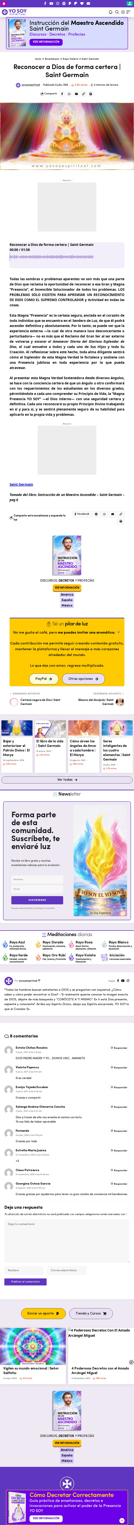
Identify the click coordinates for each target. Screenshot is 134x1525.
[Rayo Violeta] (72, 957)
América (67, 594)
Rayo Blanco (119, 942)
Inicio (38, 59)
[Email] (76, 94)
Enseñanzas (52, 59)
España (67, 600)
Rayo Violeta (70, 59)
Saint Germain (90, 59)
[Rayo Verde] (5, 957)
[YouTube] (51, 3)
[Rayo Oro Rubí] (39, 957)
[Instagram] (57, 3)
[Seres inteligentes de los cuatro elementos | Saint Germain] (117, 729)
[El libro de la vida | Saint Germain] (50, 729)
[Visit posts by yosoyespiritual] (18, 85)
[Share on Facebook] (62, 94)
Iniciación (117, 955)
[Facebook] (45, 3)
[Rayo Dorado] (39, 944)
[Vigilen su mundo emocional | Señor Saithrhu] (33, 1346)
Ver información (46, 41)
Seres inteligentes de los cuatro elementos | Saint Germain (116, 750)
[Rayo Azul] (5, 944)
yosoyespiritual (31, 85)
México (67, 605)
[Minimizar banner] (122, 1520)
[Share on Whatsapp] (69, 94)
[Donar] (81, 3)
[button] (117, 12)
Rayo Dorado (53, 942)
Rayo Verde (18, 955)
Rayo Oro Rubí (54, 955)
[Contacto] (88, 3)
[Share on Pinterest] (96, 514)
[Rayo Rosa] (72, 944)
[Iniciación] (105, 957)
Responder (120, 1048)
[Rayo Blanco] (105, 944)
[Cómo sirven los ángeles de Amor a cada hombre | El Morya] (83, 729)
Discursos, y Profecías (67, 580)
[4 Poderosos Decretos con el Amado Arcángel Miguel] (101, 1346)
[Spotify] (63, 3)
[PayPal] (70, 3)
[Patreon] (75, 3)
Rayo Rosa (84, 942)
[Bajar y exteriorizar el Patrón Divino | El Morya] (16, 729)
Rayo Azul (17, 942)
